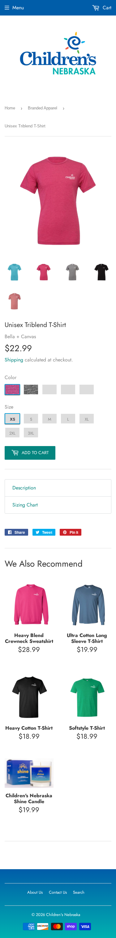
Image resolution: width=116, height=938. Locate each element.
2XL (12, 433)
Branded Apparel (42, 108)
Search (78, 892)
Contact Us (58, 892)
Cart (106, 7)
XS (12, 419)
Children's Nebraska (63, 915)
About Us (35, 892)
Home (10, 108)
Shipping (14, 359)
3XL (31, 433)
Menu (18, 7)
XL (87, 419)
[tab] (58, 488)
